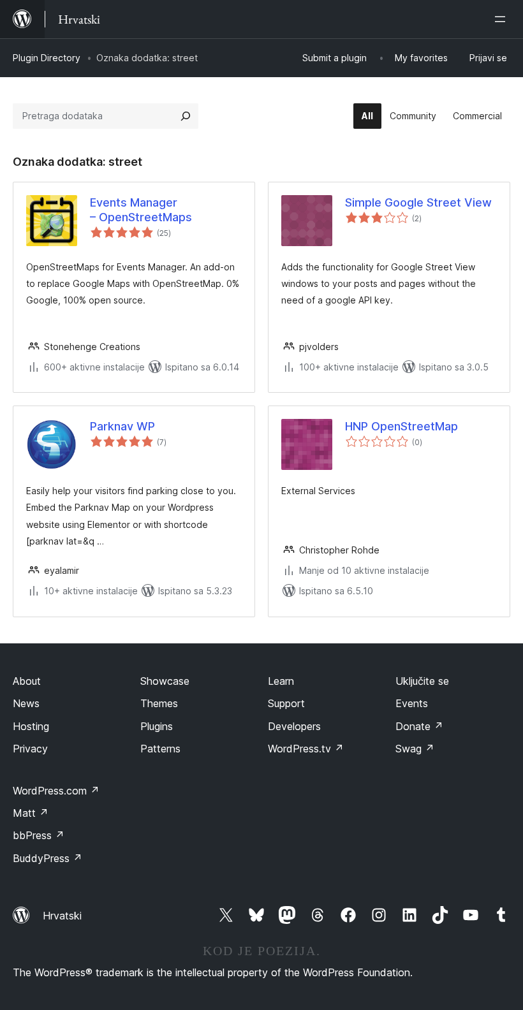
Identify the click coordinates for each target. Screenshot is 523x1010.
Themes (159, 703)
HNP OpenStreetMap (401, 426)
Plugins (156, 726)
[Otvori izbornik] (502, 19)
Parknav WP (122, 426)
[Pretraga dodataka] (185, 116)
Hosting (31, 726)
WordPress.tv (306, 748)
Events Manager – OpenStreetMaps (141, 210)
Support (286, 703)
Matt (30, 813)
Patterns (160, 748)
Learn (281, 681)
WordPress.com (56, 790)
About (27, 681)
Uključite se (422, 681)
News (26, 703)
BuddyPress (47, 858)
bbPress (38, 835)
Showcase (164, 681)
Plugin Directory (46, 57)
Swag (414, 748)
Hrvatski (62, 915)
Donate (419, 726)
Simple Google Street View (418, 202)
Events (411, 703)
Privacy (30, 748)
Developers (294, 726)
